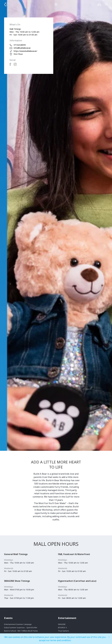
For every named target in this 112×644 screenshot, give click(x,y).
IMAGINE (62, 624)
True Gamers (63, 631)
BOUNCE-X (62, 627)
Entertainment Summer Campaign (18, 624)
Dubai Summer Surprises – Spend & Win (20, 627)
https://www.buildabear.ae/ (25, 51)
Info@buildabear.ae (22, 48)
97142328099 (20, 45)
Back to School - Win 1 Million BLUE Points (21, 631)
